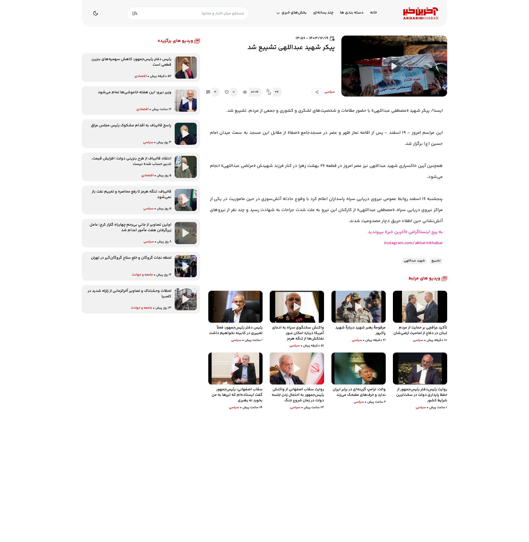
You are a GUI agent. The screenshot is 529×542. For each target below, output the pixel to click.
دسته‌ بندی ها (351, 13)
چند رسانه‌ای (323, 13)
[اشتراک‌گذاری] (316, 92)
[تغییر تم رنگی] (96, 13)
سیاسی (330, 92)
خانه (373, 13)
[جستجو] (134, 13)
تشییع (436, 260)
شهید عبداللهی (414, 260)
